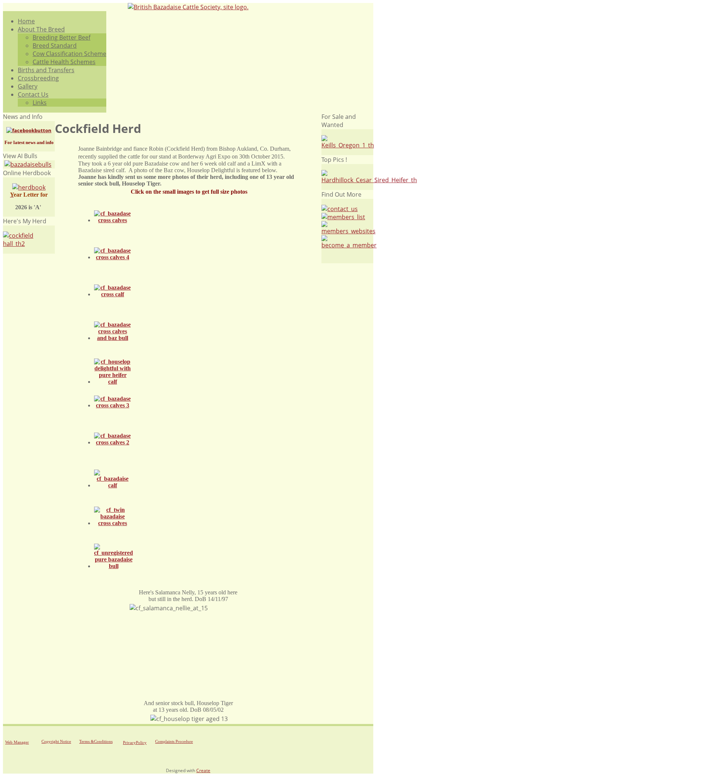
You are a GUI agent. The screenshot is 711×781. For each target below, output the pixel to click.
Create (203, 770)
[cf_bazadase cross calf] (112, 294)
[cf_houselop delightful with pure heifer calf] (112, 381)
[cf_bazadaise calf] (112, 485)
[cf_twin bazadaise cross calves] (112, 523)
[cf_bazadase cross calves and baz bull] (112, 338)
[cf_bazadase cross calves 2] (112, 442)
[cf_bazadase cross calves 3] (112, 405)
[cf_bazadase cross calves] (112, 220)
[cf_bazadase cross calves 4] (112, 257)
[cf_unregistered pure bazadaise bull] (113, 566)
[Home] (188, 7)
